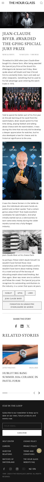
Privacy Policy (30, 446)
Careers (6, 446)
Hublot (8, 293)
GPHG (20, 293)
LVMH (30, 293)
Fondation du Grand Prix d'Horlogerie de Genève (22, 305)
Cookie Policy (30, 441)
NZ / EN (32, 469)
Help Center (8, 441)
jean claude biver (13, 298)
